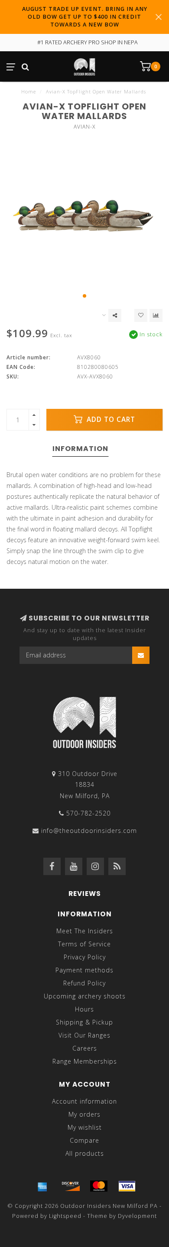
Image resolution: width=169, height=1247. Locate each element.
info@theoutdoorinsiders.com (89, 830)
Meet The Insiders (84, 931)
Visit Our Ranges (84, 1035)
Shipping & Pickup (84, 1022)
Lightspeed (65, 1216)
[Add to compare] (156, 315)
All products (84, 1153)
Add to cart (109, 419)
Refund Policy (84, 983)
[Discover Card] (70, 1186)
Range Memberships (84, 1061)
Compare (84, 1140)
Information (80, 449)
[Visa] (127, 1186)
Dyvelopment (137, 1216)
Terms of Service (84, 944)
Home (28, 91)
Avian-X (84, 126)
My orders (84, 1114)
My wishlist (85, 1127)
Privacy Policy (85, 957)
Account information (84, 1101)
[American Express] (42, 1186)
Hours (84, 1009)
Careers (84, 1048)
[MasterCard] (99, 1186)
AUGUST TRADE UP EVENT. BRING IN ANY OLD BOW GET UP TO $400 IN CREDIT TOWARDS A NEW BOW (84, 16)
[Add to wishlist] (140, 315)
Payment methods (84, 970)
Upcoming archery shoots (85, 996)
